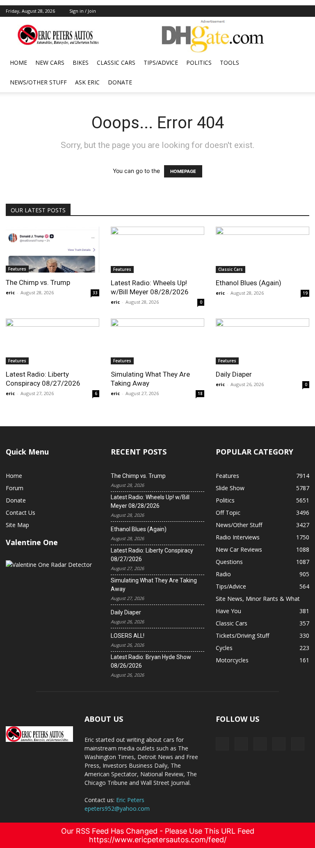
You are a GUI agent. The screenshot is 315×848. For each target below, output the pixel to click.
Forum (14, 488)
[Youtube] (303, 11)
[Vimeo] (276, 11)
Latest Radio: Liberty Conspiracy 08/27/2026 (152, 554)
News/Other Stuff (38, 82)
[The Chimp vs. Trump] (52, 250)
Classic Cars (116, 62)
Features (17, 269)
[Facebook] (249, 11)
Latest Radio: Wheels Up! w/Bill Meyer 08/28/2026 (150, 501)
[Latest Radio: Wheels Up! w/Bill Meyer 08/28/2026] (157, 250)
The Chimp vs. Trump (38, 282)
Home (18, 62)
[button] (299, 63)
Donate (120, 82)
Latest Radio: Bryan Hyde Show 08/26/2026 (151, 661)
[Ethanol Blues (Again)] (262, 250)
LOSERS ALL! (127, 635)
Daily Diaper (234, 374)
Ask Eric (87, 82)
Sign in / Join (82, 11)
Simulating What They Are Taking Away (154, 584)
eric (10, 292)
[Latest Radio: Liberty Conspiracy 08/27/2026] (52, 341)
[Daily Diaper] (262, 341)
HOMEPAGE (183, 171)
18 (200, 393)
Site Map (17, 525)
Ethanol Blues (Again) (248, 283)
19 (305, 293)
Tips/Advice (161, 62)
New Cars (49, 62)
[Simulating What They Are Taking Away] (157, 341)
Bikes (81, 62)
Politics (199, 62)
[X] (262, 11)
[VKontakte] (289, 11)
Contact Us (20, 512)
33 (95, 293)
